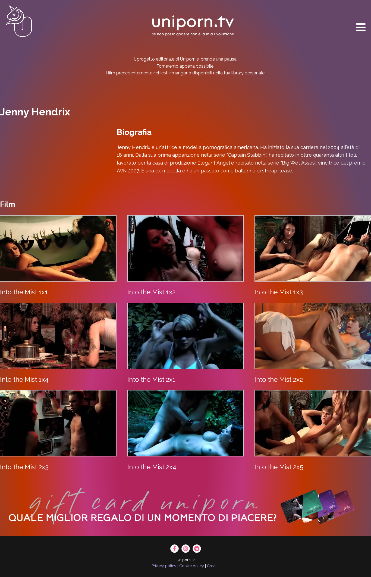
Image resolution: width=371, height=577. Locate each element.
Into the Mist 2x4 (151, 467)
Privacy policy (164, 566)
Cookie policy (191, 566)
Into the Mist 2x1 (151, 379)
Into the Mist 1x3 (278, 292)
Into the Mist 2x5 (278, 467)
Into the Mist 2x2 (278, 379)
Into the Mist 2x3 (24, 467)
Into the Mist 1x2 (151, 292)
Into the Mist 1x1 (24, 292)
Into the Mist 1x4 (24, 379)
